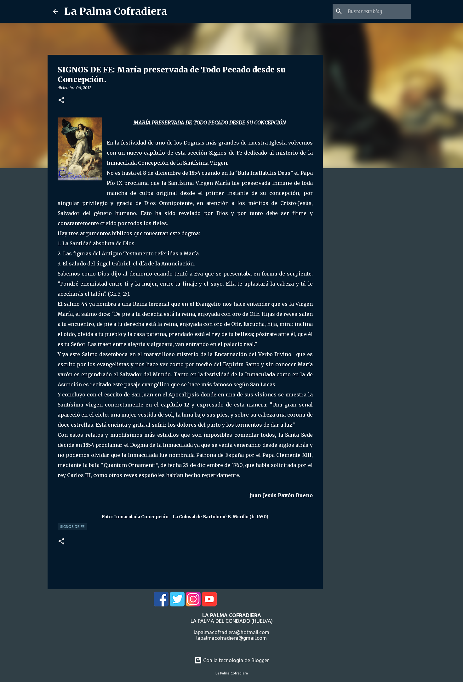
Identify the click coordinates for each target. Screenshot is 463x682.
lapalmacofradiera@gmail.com (231, 638)
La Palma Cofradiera (115, 11)
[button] (61, 100)
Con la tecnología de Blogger (235, 660)
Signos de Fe (72, 527)
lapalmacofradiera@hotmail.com (231, 632)
